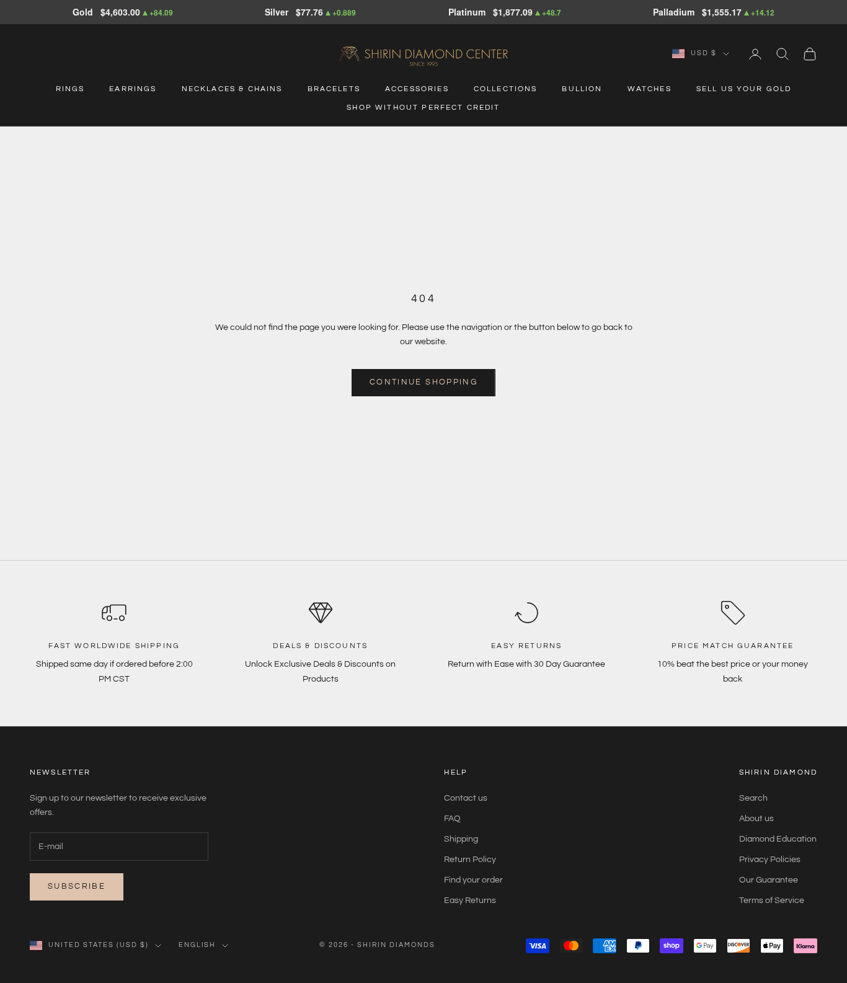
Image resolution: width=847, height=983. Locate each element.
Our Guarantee (768, 880)
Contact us (465, 798)
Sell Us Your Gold (744, 89)
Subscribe (76, 886)
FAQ (452, 818)
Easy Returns (470, 900)
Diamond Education (778, 839)
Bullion (582, 89)
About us (756, 818)
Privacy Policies (769, 859)
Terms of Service (771, 900)
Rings (70, 89)
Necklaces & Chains (232, 89)
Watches (649, 89)
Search (753, 798)
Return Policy (470, 859)
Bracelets (334, 89)
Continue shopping (423, 382)
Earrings (132, 89)
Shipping (461, 839)
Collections (506, 89)
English (197, 944)
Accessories (417, 89)
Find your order (473, 880)
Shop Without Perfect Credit (423, 108)
